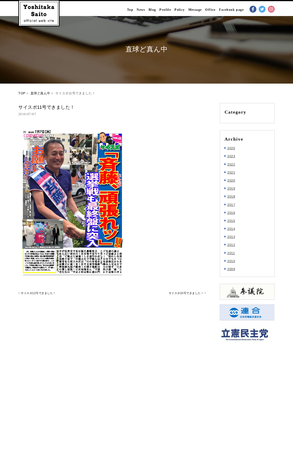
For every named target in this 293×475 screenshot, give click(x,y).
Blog (152, 9)
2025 (231, 148)
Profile (165, 9)
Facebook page (231, 9)
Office (210, 9)
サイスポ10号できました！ (186, 293)
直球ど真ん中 (40, 93)
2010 (231, 261)
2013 (231, 237)
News (141, 9)
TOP (21, 93)
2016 (231, 213)
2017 (231, 205)
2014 (231, 229)
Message (195, 9)
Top (130, 9)
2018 (231, 196)
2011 (231, 253)
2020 (231, 180)
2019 (231, 188)
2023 (231, 156)
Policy (179, 9)
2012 (231, 245)
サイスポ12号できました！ (38, 293)
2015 (231, 221)
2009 (231, 269)
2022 (231, 164)
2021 (231, 172)
